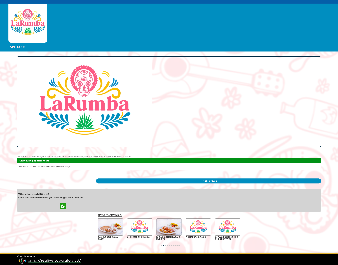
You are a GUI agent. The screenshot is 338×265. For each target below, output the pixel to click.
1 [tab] (161, 245)
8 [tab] (175, 245)
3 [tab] (165, 245)
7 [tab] (173, 245)
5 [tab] (169, 245)
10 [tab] (179, 245)
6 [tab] (171, 245)
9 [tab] (177, 245)
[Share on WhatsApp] (63, 206)
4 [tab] (167, 245)
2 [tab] (163, 245)
